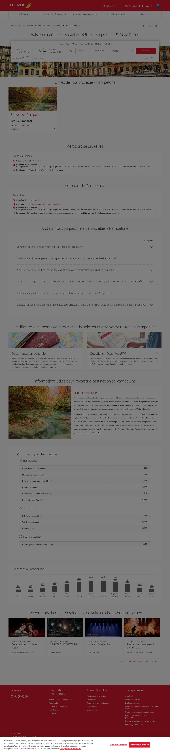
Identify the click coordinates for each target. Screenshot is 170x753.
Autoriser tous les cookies (139, 745)
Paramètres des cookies (118, 745)
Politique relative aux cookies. (70, 748)
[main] (85, 745)
